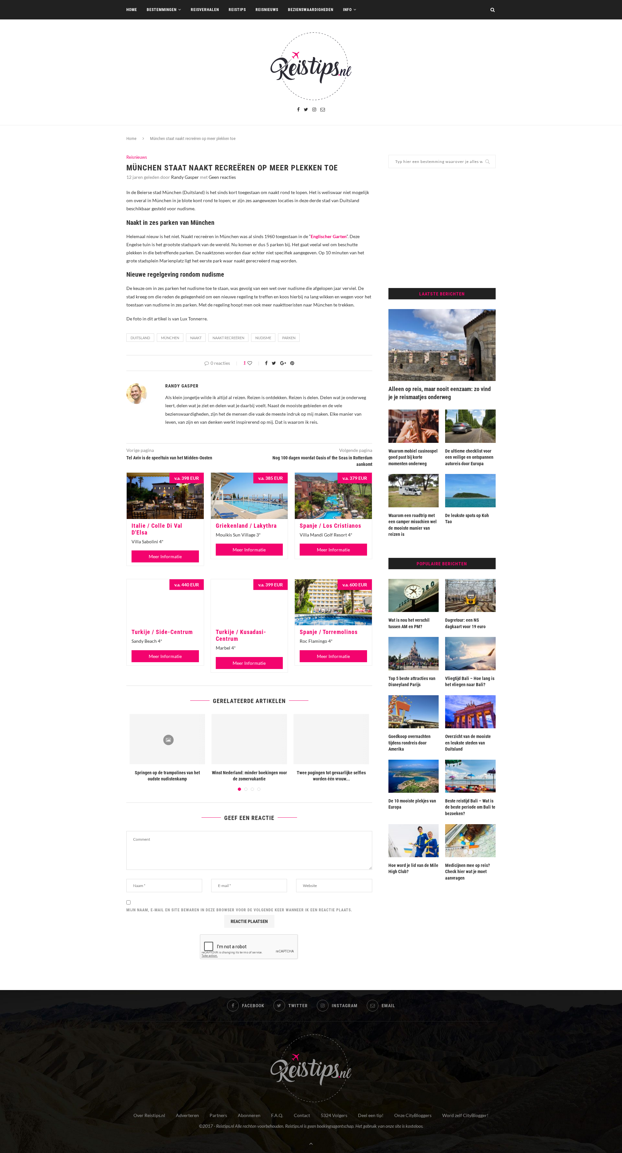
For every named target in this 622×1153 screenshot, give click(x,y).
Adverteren (187, 1115)
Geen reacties (222, 177)
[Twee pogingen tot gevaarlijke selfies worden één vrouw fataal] (331, 739)
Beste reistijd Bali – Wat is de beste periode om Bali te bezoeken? (470, 807)
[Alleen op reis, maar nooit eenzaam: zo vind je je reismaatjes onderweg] (442, 345)
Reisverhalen (205, 9)
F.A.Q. (277, 1115)
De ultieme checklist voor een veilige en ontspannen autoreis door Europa (469, 457)
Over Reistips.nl (149, 1115)
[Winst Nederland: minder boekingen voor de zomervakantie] (249, 739)
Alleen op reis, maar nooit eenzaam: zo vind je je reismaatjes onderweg (439, 393)
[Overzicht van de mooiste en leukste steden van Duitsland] (470, 711)
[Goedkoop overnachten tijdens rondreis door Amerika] (413, 711)
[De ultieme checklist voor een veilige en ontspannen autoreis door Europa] (470, 426)
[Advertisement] (442, 228)
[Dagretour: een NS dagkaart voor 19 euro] (470, 595)
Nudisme (263, 338)
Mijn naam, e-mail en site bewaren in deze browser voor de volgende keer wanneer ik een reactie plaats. (239, 910)
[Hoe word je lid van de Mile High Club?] (413, 840)
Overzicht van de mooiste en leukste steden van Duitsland (468, 743)
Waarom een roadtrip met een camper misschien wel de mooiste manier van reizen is (412, 525)
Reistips (237, 9)
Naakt (196, 338)
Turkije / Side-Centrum (162, 631)
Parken (288, 338)
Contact (302, 1115)
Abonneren (249, 1115)
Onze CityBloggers (413, 1115)
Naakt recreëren (228, 338)
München (170, 338)
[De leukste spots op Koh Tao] (470, 490)
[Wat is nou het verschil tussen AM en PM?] (413, 595)
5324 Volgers (334, 1115)
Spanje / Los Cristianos (330, 525)
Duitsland (140, 338)
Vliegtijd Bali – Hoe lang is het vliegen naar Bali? (469, 681)
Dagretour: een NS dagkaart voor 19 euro (465, 623)
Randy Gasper (185, 177)
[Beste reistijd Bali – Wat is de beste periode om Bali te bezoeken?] (470, 776)
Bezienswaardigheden (310, 9)
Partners (218, 1115)
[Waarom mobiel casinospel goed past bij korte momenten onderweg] (413, 426)
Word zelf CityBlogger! (465, 1115)
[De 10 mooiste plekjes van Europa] (413, 776)
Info (347, 9)
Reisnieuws (267, 9)
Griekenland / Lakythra (246, 525)
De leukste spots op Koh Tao (467, 519)
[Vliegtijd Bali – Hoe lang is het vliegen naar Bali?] (470, 653)
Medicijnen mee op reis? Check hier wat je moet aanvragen (467, 872)
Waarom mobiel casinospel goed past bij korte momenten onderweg (413, 457)
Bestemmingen (162, 9)
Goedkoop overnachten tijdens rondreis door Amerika (409, 743)
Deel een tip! (371, 1115)
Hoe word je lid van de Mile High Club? (413, 868)
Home (131, 9)
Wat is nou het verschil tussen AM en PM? (409, 623)
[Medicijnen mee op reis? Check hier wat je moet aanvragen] (470, 840)
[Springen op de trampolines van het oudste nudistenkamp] (167, 739)
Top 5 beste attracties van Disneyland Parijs (411, 681)
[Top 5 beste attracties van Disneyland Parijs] (413, 653)
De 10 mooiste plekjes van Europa (412, 804)
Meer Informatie (165, 556)
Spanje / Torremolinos (329, 631)
